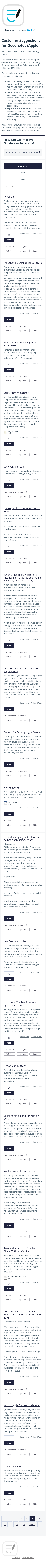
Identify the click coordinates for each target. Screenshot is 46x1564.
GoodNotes (16, 1558)
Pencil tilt (9, 196)
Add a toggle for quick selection (22, 1405)
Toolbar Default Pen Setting (19, 1171)
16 (17, 1524)
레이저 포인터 (11, 787)
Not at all (10, 251)
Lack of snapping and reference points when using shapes (21, 838)
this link (15, 67)
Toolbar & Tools (36, 234)
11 (5, 1524)
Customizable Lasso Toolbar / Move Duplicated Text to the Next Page (23, 1314)
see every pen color (15, 466)
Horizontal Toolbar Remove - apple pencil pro (20, 1003)
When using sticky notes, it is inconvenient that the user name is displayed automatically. (22, 577)
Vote (9, 240)
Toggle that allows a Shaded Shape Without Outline (20, 1250)
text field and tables (15, 941)
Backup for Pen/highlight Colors (22, 732)
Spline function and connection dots (21, 1117)
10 (39, 1519)
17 (24, 1524)
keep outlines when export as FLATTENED (20, 344)
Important (23, 251)
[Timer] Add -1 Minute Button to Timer (22, 510)
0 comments (24, 234)
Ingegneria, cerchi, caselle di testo (23, 262)
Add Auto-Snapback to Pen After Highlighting (22, 670)
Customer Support (32, 130)
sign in (30, 30)
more (32, 308)
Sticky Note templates (16, 392)
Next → (32, 1524)
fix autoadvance (13, 1466)
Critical (37, 251)
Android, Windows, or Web (27, 65)
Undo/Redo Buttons (15, 1066)
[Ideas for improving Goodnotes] (13, 15)
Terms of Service (28, 1558)
